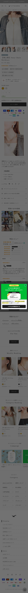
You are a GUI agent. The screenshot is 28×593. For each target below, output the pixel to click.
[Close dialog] (25, 285)
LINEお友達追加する (14, 306)
